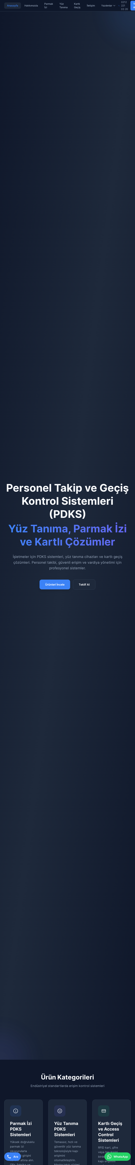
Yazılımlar (106, 5)
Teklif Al (84, 584)
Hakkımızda (31, 5)
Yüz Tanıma (63, 5)
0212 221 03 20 (124, 5)
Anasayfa (12, 5)
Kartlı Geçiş (77, 5)
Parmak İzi (48, 5)
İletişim (91, 5)
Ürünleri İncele (55, 584)
